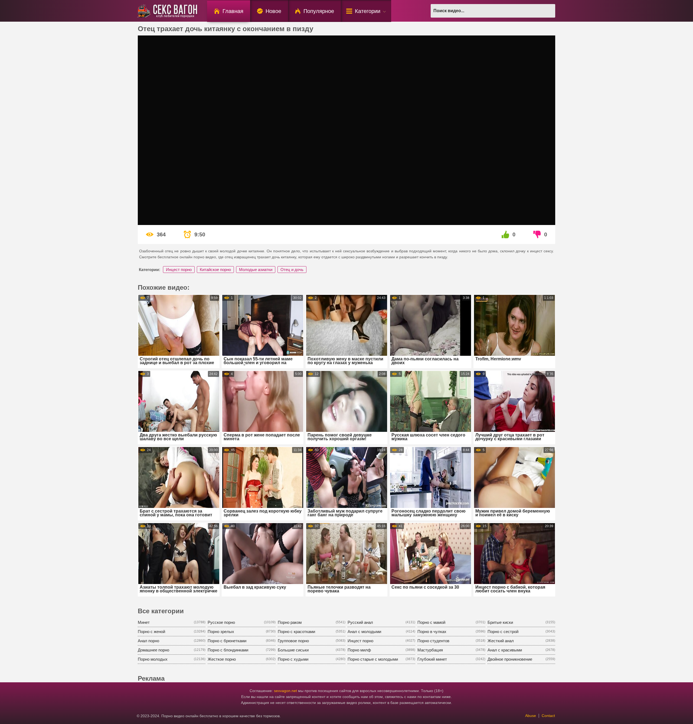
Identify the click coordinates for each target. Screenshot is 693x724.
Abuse (530, 715)
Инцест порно (179, 269)
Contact (548, 715)
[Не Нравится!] (537, 234)
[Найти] (548, 11)
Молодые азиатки (255, 269)
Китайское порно (215, 269)
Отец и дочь (291, 269)
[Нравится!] (506, 234)
